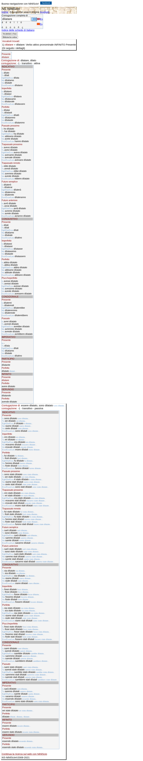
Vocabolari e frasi (10, 34)
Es (41, 24)
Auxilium (44, 12)
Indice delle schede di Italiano (18, 30)
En (41, 19)
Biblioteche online (10, 37)
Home (5, 12)
